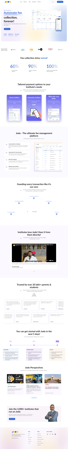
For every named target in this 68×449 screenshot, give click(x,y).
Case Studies (34, 1)
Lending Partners (39, 437)
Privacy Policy (39, 441)
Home (21, 1)
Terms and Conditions (40, 439)
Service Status (39, 435)
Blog (29, 1)
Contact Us (29, 441)
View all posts (34, 397)
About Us (39, 1)
